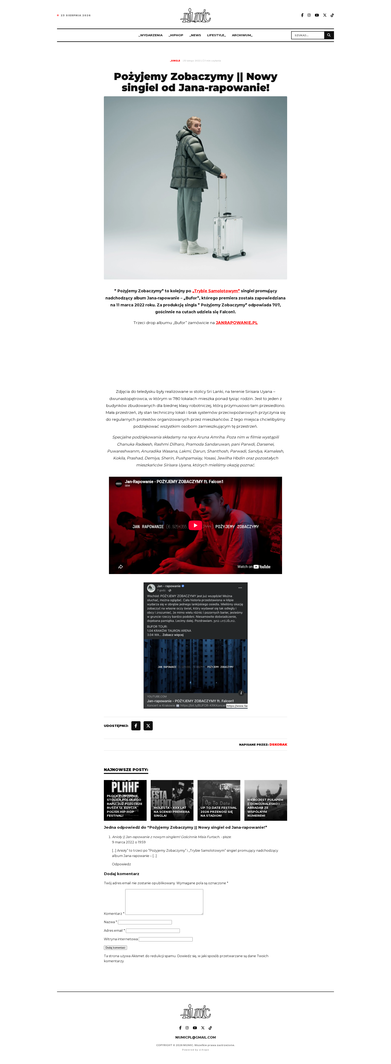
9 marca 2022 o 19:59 (129, 842)
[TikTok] (332, 15)
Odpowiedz (121, 864)
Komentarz (114, 914)
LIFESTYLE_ (216, 35)
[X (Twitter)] (325, 15)
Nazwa (110, 922)
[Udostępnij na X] (148, 725)
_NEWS (195, 35)
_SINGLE (175, 60)
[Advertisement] (195, 365)
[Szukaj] (329, 35)
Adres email (114, 931)
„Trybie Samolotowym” (216, 291)
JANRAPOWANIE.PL (237, 322)
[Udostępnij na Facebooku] (136, 725)
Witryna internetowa (121, 939)
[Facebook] (302, 15)
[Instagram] (309, 15)
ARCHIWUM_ (242, 35)
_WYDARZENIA (150, 35)
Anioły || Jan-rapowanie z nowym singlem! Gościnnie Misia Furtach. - (167, 837)
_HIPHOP (176, 35)
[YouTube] (317, 15)
